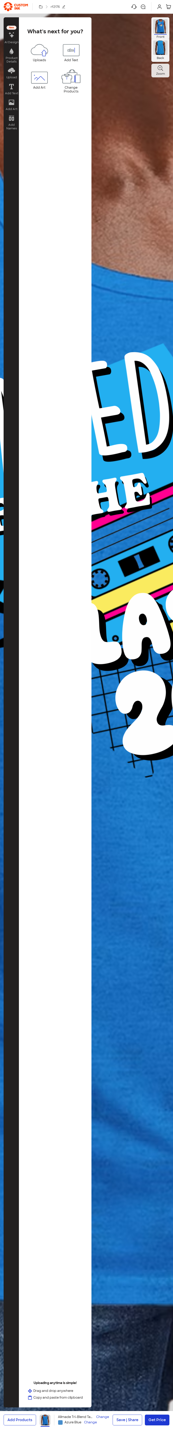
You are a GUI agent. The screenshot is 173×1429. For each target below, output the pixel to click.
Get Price (157, 1420)
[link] (16, 6)
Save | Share (127, 1420)
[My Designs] (40, 6)
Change (102, 1417)
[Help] (134, 6)
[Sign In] (159, 6)
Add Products (19, 1420)
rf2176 (55, 7)
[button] (11, 35)
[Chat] (143, 6)
